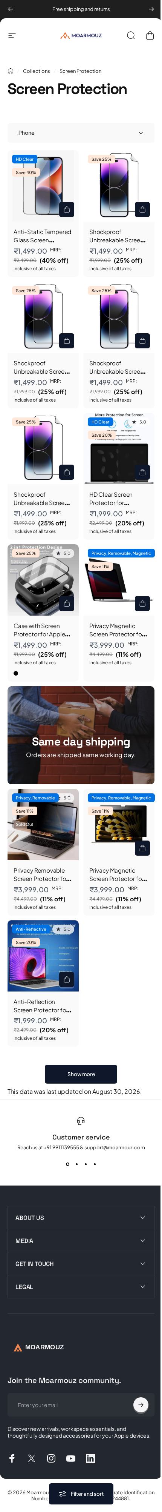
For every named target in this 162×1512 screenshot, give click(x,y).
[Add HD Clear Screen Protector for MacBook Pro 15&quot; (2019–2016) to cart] (142, 472)
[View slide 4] (94, 1164)
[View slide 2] (76, 1164)
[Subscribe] (135, 1384)
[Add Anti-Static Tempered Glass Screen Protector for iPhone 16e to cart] (66, 209)
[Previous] (10, 9)
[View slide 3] (85, 1164)
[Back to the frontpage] (11, 71)
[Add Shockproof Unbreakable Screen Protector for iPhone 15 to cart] (66, 472)
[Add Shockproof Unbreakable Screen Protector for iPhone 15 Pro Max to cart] (142, 209)
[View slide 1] (67, 1164)
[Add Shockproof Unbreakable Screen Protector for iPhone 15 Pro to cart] (66, 340)
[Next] (151, 9)
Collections (36, 71)
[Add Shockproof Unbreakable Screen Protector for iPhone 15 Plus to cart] (142, 340)
